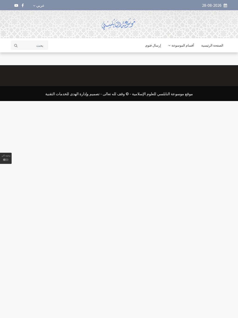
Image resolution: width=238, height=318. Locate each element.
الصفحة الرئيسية (212, 45)
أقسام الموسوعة (183, 45)
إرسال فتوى (153, 45)
